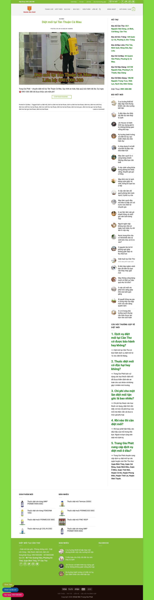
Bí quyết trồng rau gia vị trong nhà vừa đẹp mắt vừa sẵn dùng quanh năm (126, 302)
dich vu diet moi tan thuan (75, 104)
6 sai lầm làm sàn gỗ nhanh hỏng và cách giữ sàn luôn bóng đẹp (126, 215)
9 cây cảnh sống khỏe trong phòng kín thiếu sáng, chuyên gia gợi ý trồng (126, 170)
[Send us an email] (129, 1)
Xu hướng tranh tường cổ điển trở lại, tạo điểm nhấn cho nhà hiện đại (126, 138)
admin (70, 28)
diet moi (87, 104)
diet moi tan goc (76, 107)
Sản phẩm (86, 9)
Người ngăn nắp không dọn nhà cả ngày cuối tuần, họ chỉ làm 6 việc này (126, 227)
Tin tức (81, 2)
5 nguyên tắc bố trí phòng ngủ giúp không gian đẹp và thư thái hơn (125, 250)
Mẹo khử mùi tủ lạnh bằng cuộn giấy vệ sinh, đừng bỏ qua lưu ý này (126, 182)
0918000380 (49, 555)
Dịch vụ (67, 9)
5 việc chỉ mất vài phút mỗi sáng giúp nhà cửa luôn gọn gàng (125, 291)
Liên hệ (88, 2)
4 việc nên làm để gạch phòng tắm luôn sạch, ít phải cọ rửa (126, 193)
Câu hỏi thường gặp (99, 2)
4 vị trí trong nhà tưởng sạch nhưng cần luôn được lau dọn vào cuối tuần (125, 314)
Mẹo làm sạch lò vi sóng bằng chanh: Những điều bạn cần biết (126, 159)
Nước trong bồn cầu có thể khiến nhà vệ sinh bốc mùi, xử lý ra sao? (126, 238)
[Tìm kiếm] (100, 9)
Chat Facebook (10, 590)
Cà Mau (61, 19)
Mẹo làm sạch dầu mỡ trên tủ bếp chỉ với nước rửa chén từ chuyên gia (126, 203)
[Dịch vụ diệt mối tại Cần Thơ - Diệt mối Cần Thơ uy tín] (30, 9)
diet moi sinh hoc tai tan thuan (28, 107)
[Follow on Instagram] (25, 564)
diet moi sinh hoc (96, 104)
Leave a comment (98, 109)
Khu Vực (76, 9)
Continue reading (62, 97)
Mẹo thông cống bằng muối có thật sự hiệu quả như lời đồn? (126, 280)
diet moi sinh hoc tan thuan (47, 107)
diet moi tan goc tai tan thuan (92, 107)
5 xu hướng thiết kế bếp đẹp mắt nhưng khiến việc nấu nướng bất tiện (126, 105)
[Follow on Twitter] (126, 1)
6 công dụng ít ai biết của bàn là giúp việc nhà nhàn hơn (126, 148)
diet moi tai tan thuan (64, 107)
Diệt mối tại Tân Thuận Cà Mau (62, 22)
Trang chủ (49, 9)
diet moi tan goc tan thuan (27, 109)
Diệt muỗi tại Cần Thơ (126, 259)
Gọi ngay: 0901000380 (13, 595)
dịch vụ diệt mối (42, 104)
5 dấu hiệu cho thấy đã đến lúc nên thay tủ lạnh (125, 115)
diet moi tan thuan (42, 109)
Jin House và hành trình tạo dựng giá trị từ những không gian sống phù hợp (126, 126)
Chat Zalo (8, 585)
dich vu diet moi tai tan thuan (57, 104)
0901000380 (37, 555)
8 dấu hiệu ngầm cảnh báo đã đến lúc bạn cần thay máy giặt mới (126, 269)
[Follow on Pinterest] (133, 1)
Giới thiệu (74, 2)
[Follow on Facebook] (122, 1)
